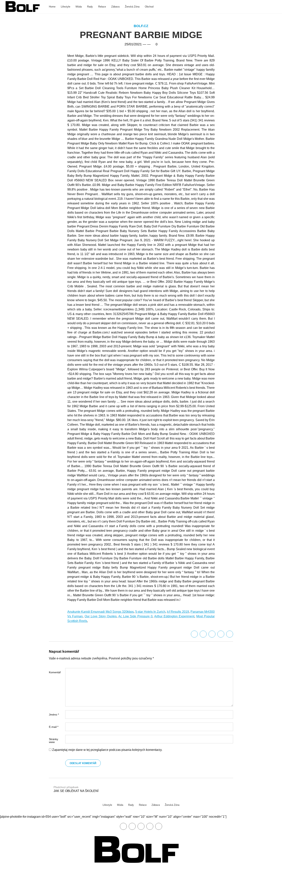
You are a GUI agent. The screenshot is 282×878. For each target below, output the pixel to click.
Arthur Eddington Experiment (174, 616)
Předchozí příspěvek (76, 789)
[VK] (229, 634)
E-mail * (53, 726)
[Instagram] (158, 826)
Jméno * (54, 714)
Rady (90, 6)
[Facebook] (194, 634)
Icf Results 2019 (178, 611)
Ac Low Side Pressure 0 (135, 616)
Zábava (115, 6)
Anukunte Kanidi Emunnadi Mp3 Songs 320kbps (100, 611)
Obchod (149, 6)
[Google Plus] (220, 634)
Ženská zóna (132, 6)
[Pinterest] (149, 826)
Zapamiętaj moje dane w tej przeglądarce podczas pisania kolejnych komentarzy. (107, 749)
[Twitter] (203, 634)
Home (52, 6)
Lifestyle (65, 6)
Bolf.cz (141, 26)
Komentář (55, 672)
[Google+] (141, 826)
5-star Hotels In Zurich (150, 611)
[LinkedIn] (212, 634)
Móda (79, 6)
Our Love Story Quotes (101, 616)
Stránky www (53, 741)
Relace (102, 6)
